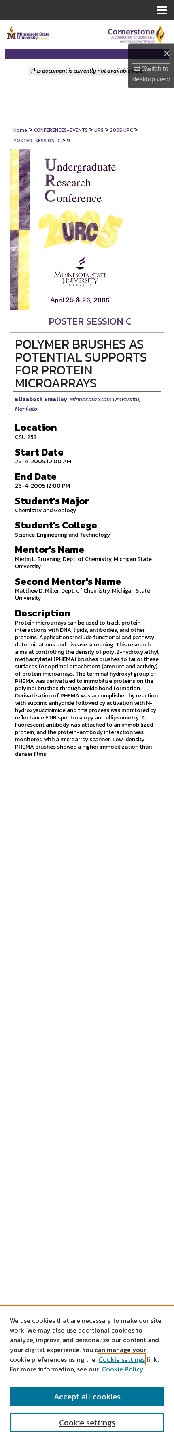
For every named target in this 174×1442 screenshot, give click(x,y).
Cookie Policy (123, 1369)
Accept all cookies (87, 1397)
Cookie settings (122, 1359)
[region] (87, 1373)
